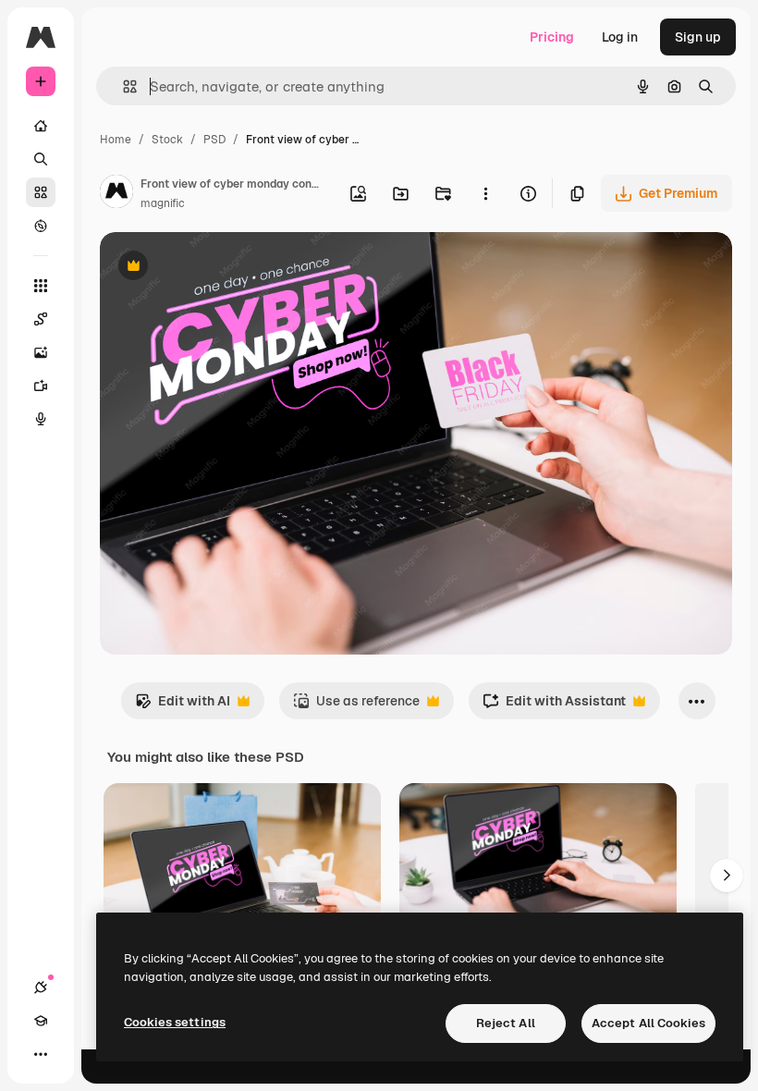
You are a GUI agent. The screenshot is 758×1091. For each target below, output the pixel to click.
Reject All (505, 1023)
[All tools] (40, 285)
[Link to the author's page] (116, 194)
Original (218, 267)
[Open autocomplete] (122, 86)
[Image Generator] (40, 352)
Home (115, 139)
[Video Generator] (40, 385)
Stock (167, 139)
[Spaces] (40, 319)
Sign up (698, 37)
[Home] (40, 126)
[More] (40, 1054)
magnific (163, 203)
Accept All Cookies (648, 1023)
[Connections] (40, 987)
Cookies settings (175, 1022)
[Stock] (40, 192)
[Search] (40, 159)
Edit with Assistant (554, 706)
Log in (620, 37)
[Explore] (40, 225)
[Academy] (40, 1021)
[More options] (485, 193)
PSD (214, 139)
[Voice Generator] (40, 419)
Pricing (552, 37)
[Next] (726, 875)
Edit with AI (182, 706)
